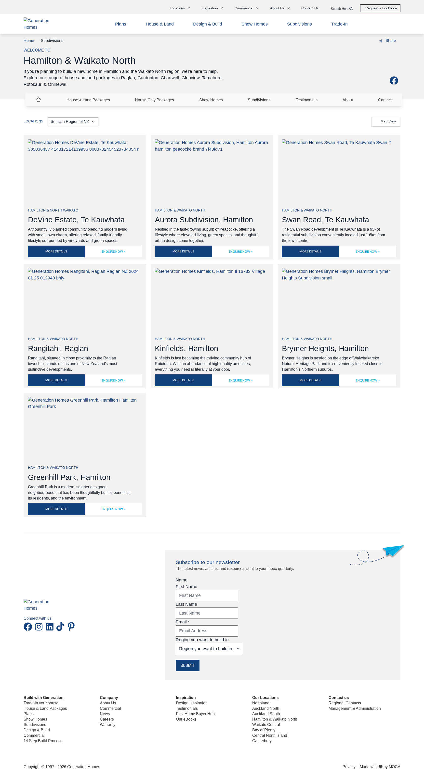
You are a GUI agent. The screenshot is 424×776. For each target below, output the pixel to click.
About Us (108, 703)
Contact (385, 100)
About (348, 100)
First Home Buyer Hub (195, 714)
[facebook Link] (395, 80)
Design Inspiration (192, 703)
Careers (107, 719)
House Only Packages (154, 100)
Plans (120, 24)
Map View (388, 121)
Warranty (107, 725)
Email (183, 621)
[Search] (351, 8)
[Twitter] (369, 40)
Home (29, 41)
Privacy (349, 767)
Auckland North (265, 708)
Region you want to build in (202, 639)
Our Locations (265, 698)
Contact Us (309, 8)
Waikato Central (266, 725)
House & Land (160, 24)
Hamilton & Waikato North (274, 719)
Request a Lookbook (381, 8)
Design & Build (207, 24)
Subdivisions (299, 24)
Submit (188, 665)
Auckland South (266, 714)
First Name (186, 586)
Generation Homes (83, 767)
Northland (260, 703)
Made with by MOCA (380, 767)
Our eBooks (186, 719)
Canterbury (262, 741)
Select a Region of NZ (70, 121)
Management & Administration (355, 708)
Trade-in (339, 24)
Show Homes (254, 24)
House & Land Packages (88, 100)
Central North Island (269, 735)
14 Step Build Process (43, 741)
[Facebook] (350, 40)
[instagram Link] (39, 626)
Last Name (186, 604)
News (105, 714)
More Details (56, 251)
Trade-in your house (41, 703)
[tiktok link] (61, 626)
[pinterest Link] (71, 626)
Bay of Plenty (263, 730)
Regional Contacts (345, 703)
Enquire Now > (113, 251)
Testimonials (307, 100)
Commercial (34, 735)
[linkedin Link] (50, 626)
